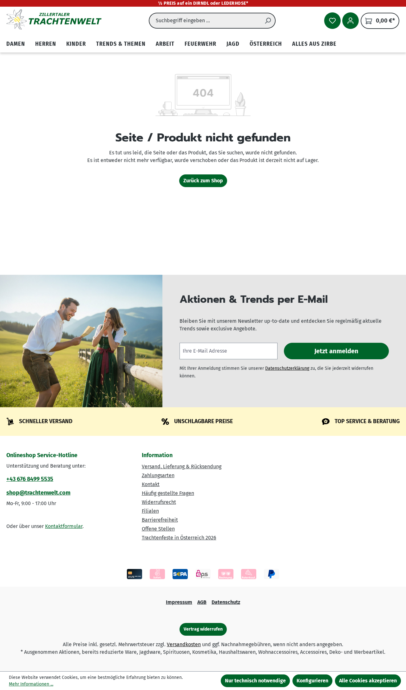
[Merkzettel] (332, 20)
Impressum (179, 602)
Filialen (150, 511)
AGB (201, 602)
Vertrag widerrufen (203, 629)
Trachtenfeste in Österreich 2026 (179, 538)
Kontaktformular (63, 526)
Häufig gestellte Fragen (168, 493)
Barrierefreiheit (160, 520)
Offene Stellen (158, 529)
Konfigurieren (312, 681)
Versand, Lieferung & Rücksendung (181, 466)
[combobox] (205, 21)
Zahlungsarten (158, 475)
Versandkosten (184, 644)
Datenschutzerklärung (287, 368)
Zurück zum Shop (203, 181)
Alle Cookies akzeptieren (368, 681)
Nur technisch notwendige (255, 681)
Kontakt (151, 484)
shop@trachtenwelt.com (38, 492)
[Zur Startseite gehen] (54, 19)
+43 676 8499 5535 (29, 479)
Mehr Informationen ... (31, 684)
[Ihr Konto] (350, 20)
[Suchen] (268, 21)
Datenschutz (226, 602)
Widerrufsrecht (159, 502)
